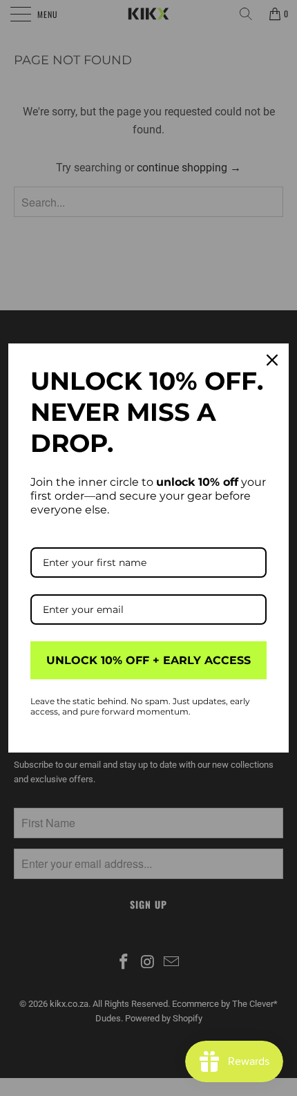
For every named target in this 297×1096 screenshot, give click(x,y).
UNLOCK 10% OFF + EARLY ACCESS (148, 660)
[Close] (272, 360)
